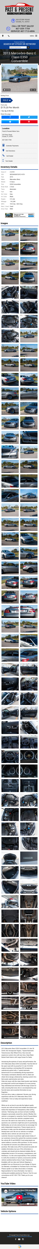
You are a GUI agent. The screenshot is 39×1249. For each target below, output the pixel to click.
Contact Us (10, 1236)
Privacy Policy (17, 1236)
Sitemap (30, 1236)
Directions (24, 1236)
